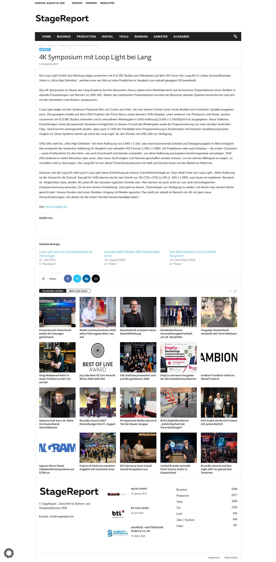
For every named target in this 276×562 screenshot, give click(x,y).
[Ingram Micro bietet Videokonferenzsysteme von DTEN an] (57, 448)
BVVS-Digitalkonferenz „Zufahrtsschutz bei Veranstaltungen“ (174, 424)
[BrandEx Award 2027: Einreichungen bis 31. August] (98, 402)
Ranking (141, 36)
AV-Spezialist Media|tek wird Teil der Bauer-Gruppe (138, 422)
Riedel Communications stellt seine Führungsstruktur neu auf (98, 333)
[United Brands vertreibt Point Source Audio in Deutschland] (178, 448)
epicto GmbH (139, 488)
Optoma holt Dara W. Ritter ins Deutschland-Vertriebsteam (56, 424)
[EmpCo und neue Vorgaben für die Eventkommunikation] (178, 357)
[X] (77, 279)
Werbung (91, 2)
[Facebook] (68, 279)
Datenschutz (230, 557)
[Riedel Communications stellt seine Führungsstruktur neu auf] (98, 312)
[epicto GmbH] (118, 494)
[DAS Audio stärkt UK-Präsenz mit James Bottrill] (219, 402)
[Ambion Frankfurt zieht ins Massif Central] (219, 357)
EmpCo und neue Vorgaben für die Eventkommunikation (178, 377)
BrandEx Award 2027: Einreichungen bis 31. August (97, 422)
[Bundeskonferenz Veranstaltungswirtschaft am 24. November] (178, 312)
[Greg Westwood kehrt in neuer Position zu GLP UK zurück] (57, 357)
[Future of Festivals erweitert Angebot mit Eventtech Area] (98, 448)
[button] (235, 36)
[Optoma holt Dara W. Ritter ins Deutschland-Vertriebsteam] (57, 402)
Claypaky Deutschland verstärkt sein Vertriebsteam (219, 331)
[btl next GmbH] (118, 513)
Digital (107, 36)
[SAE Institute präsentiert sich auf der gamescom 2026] (138, 357)
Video (179, 525)
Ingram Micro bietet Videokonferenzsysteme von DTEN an (56, 469)
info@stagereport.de (61, 516)
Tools (124, 36)
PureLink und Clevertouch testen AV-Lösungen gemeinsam (55, 333)
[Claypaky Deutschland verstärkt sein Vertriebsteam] (219, 312)
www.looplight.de (56, 206)
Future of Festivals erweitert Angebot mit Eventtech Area (97, 467)
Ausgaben (181, 36)
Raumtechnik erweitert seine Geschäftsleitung (138, 331)
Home (46, 36)
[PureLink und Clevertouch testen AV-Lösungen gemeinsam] (57, 312)
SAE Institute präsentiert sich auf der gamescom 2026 (138, 377)
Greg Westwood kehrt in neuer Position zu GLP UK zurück (55, 378)
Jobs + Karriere (185, 519)
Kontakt (77, 2)
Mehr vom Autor (78, 290)
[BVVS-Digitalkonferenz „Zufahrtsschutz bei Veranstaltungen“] (178, 402)
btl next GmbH (140, 508)
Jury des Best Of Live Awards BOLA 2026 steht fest (97, 377)
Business (64, 36)
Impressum (214, 557)
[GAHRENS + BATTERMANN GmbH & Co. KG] (118, 533)
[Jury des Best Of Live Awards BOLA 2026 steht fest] (98, 357)
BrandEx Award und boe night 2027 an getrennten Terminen (216, 469)
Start (41, 45)
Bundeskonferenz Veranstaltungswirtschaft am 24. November (176, 333)
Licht (179, 513)
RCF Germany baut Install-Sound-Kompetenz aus (136, 467)
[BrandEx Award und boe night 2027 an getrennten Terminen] (219, 448)
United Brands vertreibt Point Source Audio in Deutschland (175, 469)
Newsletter (107, 2)
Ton (178, 507)
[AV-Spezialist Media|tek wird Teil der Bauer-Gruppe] (138, 402)
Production (86, 36)
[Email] (96, 279)
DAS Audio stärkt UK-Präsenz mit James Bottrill (219, 422)
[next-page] (235, 291)
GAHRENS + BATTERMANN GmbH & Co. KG (147, 529)
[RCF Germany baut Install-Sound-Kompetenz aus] (138, 448)
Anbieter (160, 36)
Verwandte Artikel (52, 290)
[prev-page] (230, 291)
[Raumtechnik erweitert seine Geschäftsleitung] (138, 312)
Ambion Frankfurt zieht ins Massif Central (217, 377)
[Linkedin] (86, 279)
